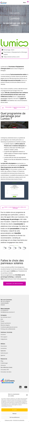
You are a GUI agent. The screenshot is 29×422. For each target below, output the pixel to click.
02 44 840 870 (4, 310)
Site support (4, 337)
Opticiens (3, 350)
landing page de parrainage (10, 219)
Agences (3, 355)
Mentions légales (5, 325)
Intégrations (4, 339)
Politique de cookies (8, 420)
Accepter (14, 409)
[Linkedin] (20, 387)
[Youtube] (25, 387)
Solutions (3, 334)
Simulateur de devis (6, 372)
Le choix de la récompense (8, 163)
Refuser (14, 413)
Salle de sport (4, 353)
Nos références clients (6, 367)
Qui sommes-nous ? (6, 317)
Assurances (4, 346)
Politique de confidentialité (8, 329)
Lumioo (13, 271)
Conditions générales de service (9, 327)
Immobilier (4, 348)
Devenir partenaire (6, 323)
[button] (27, 395)
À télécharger (4, 363)
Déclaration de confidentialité (18, 420)
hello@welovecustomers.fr (8, 312)
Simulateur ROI (5, 369)
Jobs (2, 319)
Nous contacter (5, 308)
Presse (2, 321)
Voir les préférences (14, 417)
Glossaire (3, 365)
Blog (2, 361)
